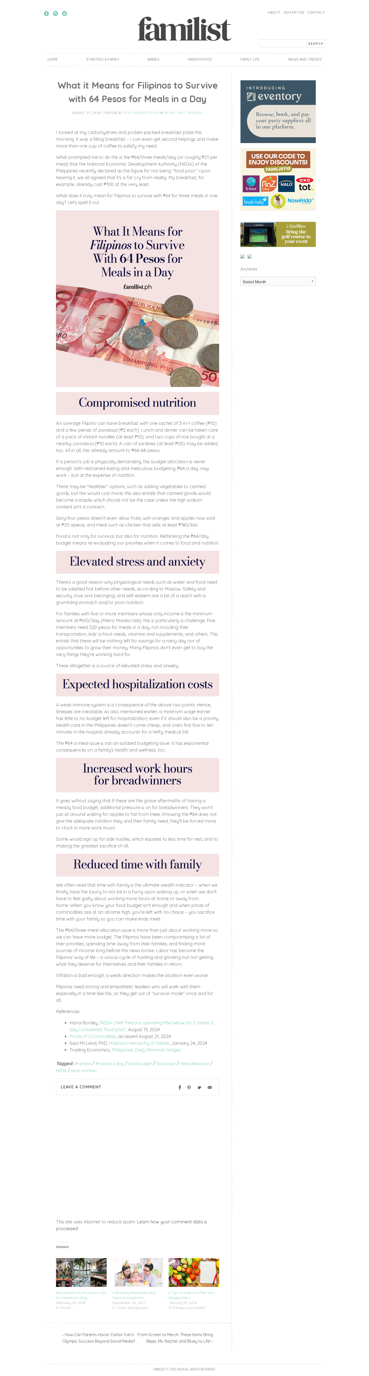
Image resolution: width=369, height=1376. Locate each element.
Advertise (294, 12)
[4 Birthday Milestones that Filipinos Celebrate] (137, 1272)
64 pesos (83, 1063)
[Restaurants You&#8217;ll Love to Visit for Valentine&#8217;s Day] (81, 1272)
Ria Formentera (141, 113)
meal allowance (194, 1063)
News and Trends (305, 59)
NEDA (61, 1070)
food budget (140, 1063)
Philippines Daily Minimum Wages (146, 1050)
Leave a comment (81, 1086)
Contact (316, 12)
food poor (166, 1063)
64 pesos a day (110, 1063)
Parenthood (200, 59)
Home (52, 59)
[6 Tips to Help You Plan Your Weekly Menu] (194, 1272)
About (274, 12)
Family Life (250, 59)
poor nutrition (84, 1070)
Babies (153, 59)
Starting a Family (102, 59)
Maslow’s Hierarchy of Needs (139, 1043)
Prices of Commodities (93, 1036)
